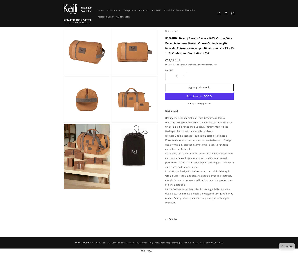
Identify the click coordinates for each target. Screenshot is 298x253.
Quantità (169, 70)
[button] (114, 10)
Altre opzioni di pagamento (199, 103)
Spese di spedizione (188, 64)
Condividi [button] (173, 219)
